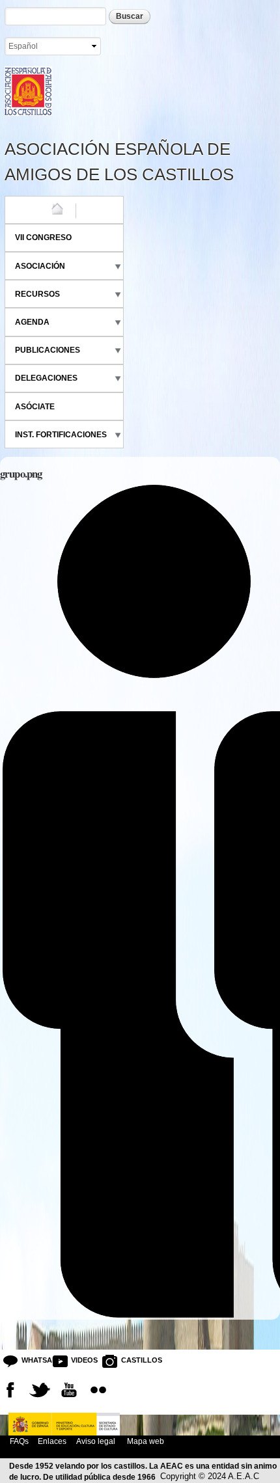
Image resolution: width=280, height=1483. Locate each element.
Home (26, 209)
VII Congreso (43, 237)
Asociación (40, 266)
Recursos (37, 294)
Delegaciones (46, 378)
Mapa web (144, 1441)
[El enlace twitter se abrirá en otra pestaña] (39, 1390)
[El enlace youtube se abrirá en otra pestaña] (69, 1390)
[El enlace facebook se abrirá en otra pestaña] (10, 1390)
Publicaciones (47, 350)
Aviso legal (95, 1441)
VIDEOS (81, 1360)
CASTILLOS (131, 1360)
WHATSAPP (31, 1360)
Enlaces (52, 1441)
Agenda (32, 322)
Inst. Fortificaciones (61, 434)
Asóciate (35, 406)
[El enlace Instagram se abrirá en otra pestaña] (98, 1390)
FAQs (19, 1441)
